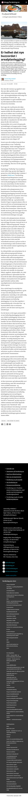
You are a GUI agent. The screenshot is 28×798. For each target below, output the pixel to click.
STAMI (8, 745)
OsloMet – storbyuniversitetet (13, 719)
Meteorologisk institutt (12, 637)
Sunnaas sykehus (10, 751)
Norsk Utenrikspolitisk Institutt (14, 709)
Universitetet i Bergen (11, 766)
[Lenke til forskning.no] (12, 1)
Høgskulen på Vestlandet (12, 622)
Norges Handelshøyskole (12, 694)
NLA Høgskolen (10, 653)
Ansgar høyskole (10, 584)
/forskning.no (10, 565)
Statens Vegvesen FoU (11, 747)
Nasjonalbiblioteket (11, 665)
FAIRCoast (11, 175)
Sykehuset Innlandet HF (12, 754)
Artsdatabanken (10, 590)
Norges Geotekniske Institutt (13, 691)
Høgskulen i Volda (10, 620)
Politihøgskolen (10, 724)
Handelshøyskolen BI (11, 611)
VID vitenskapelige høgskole (13, 786)
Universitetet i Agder (11, 764)
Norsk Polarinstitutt (11, 702)
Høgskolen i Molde (11, 616)
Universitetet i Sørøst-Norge (13, 775)
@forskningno (10, 562)
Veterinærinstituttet (11, 784)
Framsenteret (9, 607)
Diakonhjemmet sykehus (12, 592)
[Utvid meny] (26, 2)
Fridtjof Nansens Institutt (12, 609)
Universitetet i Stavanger (12, 773)
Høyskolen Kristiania (11, 625)
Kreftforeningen (10, 631)
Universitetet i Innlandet (12, 769)
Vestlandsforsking (11, 781)
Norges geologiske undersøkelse (14, 698)
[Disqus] (14, 444)
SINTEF (8, 736)
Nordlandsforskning (11, 689)
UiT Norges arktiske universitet (14, 762)
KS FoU (8, 629)
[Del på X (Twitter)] (5, 424)
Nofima (8, 685)
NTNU (7, 663)
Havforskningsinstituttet (12, 614)
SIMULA (8, 734)
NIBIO (7, 642)
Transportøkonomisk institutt (14, 760)
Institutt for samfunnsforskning (14, 627)
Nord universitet (10, 687)
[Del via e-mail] (10, 424)
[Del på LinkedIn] (7, 424)
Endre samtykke (11, 575)
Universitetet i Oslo (11, 771)
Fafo (7, 599)
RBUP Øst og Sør (10, 728)
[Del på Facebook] (2, 424)
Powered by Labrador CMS (14, 795)
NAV (7, 640)
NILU (7, 648)
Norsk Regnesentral (11, 705)
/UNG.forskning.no (12, 568)
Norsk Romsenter (10, 707)
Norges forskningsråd (12, 696)
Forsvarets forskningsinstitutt (14, 605)
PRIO (7, 726)
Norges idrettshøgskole (12, 700)
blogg (4, 420)
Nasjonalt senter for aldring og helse (15, 671)
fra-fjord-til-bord (13, 420)
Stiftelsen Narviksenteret (12, 749)
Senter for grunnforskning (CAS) (14, 739)
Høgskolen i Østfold (11, 618)
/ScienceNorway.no (12, 571)
